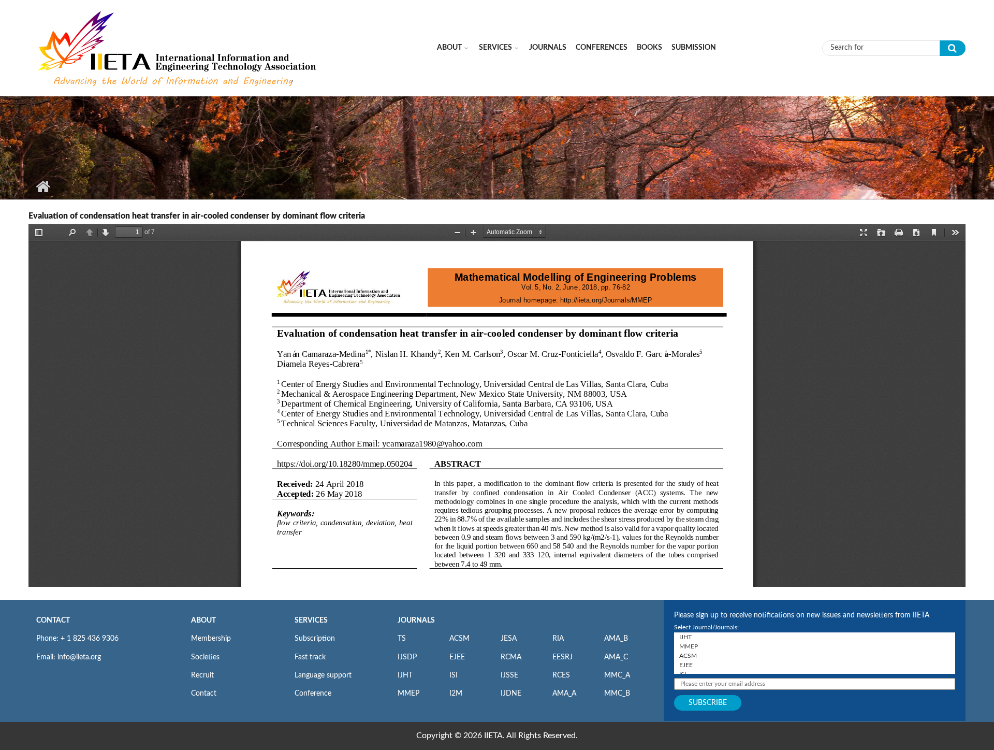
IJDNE (511, 693)
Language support (323, 675)
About (449, 47)
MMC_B (617, 693)
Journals (547, 47)
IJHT (405, 675)
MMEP (408, 693)
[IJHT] (814, 637)
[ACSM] (814, 655)
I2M (455, 693)
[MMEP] (814, 646)
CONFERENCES (601, 47)
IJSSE (509, 675)
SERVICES (311, 620)
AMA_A (564, 693)
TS (402, 638)
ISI (453, 675)
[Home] (178, 48)
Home (42, 186)
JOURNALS (416, 620)
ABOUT (203, 620)
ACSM (459, 638)
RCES (561, 675)
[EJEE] (814, 665)
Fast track (310, 657)
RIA (558, 638)
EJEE (457, 657)
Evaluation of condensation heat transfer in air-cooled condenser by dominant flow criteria (196, 216)
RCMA (511, 657)
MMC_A (617, 675)
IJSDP (407, 657)
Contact (203, 693)
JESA (509, 638)
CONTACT (53, 620)
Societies (205, 657)
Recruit (202, 675)
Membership (211, 638)
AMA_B (616, 638)
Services (495, 47)
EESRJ (562, 657)
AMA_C (616, 657)
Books (649, 47)
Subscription (315, 638)
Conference (313, 693)
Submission (693, 47)
